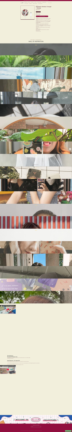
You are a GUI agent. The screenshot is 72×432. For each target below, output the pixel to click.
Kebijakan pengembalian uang (31, 430)
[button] (29, 2)
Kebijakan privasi (36, 430)
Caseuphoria (23, 430)
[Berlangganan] (40, 426)
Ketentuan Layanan (40, 430)
